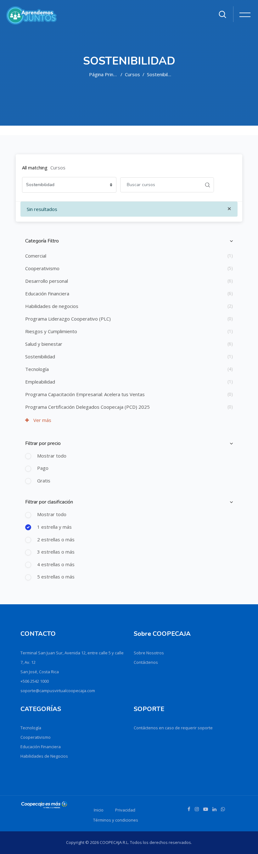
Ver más (41, 420)
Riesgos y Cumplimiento (51, 331)
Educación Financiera (47, 293)
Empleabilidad (40, 382)
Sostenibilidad (162, 74)
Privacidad (125, 810)
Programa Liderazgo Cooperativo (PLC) (68, 319)
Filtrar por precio (43, 443)
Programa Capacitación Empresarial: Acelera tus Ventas (85, 394)
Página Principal (106, 74)
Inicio (99, 810)
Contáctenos (146, 662)
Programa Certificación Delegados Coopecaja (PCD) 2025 (87, 407)
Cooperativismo (42, 268)
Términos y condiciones (115, 820)
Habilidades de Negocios (44, 756)
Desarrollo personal (46, 281)
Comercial (35, 256)
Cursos (132, 74)
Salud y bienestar (43, 344)
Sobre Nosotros (149, 653)
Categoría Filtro (42, 240)
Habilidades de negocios (51, 306)
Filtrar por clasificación (49, 501)
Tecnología (37, 369)
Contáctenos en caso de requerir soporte (173, 728)
